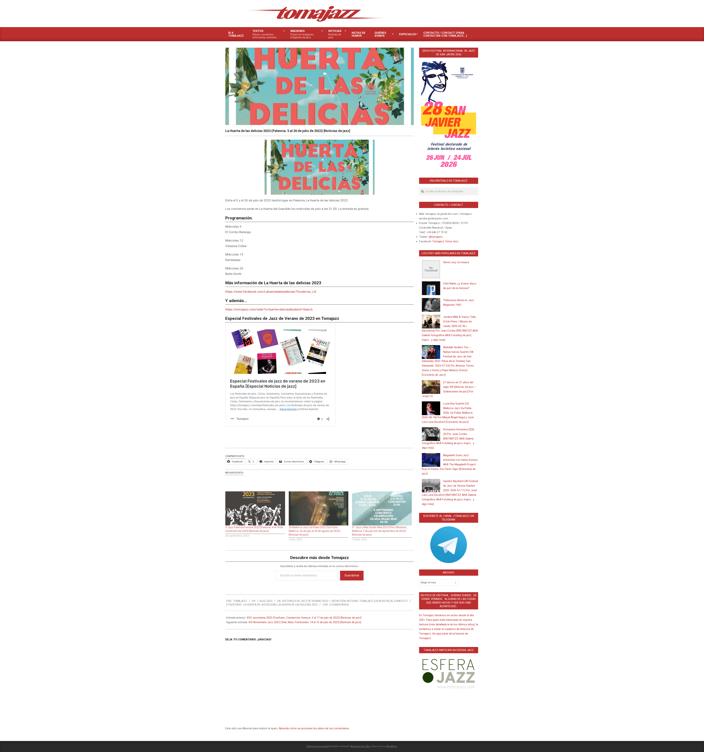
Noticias (352, 601)
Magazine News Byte (360, 746)
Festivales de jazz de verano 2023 (305, 601)
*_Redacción (337, 601)
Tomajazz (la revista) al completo (383, 601)
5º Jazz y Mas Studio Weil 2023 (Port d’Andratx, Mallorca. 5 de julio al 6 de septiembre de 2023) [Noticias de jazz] (379, 531)
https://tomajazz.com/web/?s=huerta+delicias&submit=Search (269, 309)
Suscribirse (351, 575)
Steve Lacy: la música (456, 262)
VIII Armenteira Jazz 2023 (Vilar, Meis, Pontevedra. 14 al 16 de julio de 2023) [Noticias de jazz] (304, 622)
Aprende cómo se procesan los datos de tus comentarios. (314, 728)
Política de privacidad (318, 746)
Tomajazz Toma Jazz (445, 241)
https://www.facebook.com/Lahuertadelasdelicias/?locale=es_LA (270, 291)
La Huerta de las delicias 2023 (298, 604)
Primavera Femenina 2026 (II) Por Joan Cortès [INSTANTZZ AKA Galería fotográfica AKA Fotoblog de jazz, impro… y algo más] (448, 438)
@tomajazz (436, 236)
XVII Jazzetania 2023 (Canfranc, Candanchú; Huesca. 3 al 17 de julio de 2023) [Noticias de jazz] (304, 617)
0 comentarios (339, 604)
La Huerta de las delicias (260, 604)
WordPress (391, 746)
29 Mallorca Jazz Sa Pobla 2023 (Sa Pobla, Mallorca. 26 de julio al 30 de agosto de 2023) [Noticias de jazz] (314, 531)
